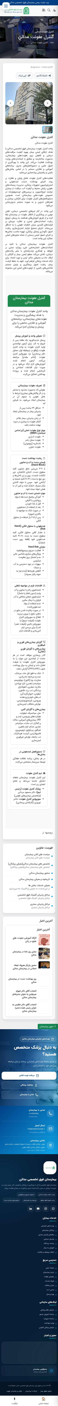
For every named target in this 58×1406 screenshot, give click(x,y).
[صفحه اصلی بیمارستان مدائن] (50, 1167)
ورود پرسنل (50, 1294)
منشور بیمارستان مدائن (39, 873)
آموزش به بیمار (49, 1248)
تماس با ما (50, 1290)
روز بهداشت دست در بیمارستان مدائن (22, 980)
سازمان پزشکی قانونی (46, 1327)
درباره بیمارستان (48, 1272)
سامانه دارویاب (49, 1319)
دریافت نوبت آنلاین (27, 1075)
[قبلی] (10, 103)
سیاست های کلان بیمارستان (37, 854)
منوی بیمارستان (47, 1026)
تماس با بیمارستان (27, 1094)
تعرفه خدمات (49, 1281)
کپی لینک (22, 75)
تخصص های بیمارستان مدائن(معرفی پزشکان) (29, 864)
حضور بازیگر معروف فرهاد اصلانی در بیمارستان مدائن (24, 967)
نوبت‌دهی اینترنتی (47, 1226)
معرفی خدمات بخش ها (39, 885)
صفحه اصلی (50, 1268)
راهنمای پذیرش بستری (46, 1234)
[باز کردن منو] (6, 6)
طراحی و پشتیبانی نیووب (14, 1391)
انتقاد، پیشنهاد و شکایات (45, 1252)
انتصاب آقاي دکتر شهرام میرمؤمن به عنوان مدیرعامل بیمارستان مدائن (24, 994)
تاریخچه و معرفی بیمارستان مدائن (34, 879)
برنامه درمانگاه (49, 1243)
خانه (52, 42)
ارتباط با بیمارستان (31, 1391)
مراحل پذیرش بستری (40, 904)
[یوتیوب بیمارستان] (38, 1208)
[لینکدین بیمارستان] (30, 1208)
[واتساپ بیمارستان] (53, 1208)
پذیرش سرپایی (49, 1239)
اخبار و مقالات (49, 1285)
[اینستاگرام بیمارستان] (46, 1208)
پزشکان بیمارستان (48, 1230)
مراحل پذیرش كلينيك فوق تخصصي (34, 895)
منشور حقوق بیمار (46, 1391)
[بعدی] (47, 103)
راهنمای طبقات (49, 1277)
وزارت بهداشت (49, 1323)
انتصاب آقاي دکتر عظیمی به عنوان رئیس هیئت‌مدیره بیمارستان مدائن (24, 1008)
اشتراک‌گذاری (41, 75)
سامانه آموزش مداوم (46, 1314)
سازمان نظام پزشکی (47, 1310)
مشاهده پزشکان (26, 1085)
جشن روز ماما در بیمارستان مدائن (24, 953)
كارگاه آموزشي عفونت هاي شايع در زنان (24, 940)
